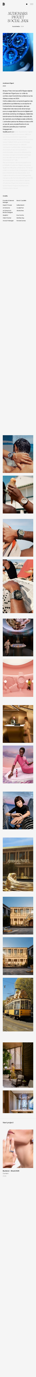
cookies (20, 1367)
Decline (22, 1371)
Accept (13, 1371)
